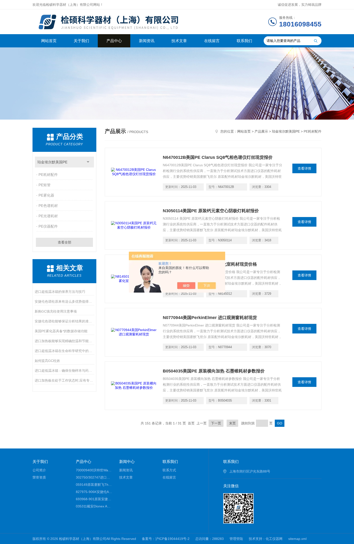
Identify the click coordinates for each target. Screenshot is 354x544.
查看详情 (304, 168)
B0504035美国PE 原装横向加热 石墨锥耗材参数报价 (214, 371)
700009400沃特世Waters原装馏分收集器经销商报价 (94, 470)
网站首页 (49, 41)
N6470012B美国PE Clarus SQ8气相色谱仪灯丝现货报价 (218, 157)
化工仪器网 (274, 539)
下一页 (216, 423)
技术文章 (179, 41)
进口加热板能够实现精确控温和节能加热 (64, 341)
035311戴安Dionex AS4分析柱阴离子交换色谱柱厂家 (94, 506)
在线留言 (212, 41)
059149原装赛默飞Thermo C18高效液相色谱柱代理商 (94, 484)
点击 (88, 162)
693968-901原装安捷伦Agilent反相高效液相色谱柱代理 (94, 499)
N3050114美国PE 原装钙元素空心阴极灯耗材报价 (211, 210)
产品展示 (261, 131)
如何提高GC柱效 (47, 361)
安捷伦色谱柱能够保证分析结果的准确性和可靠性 (64, 321)
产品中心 (114, 41)
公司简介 (39, 470)
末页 (232, 423)
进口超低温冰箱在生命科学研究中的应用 (64, 351)
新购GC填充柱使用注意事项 (56, 311)
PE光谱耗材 (48, 216)
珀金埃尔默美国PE (52, 162)
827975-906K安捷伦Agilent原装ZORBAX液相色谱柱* (94, 492)
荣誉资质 (39, 477)
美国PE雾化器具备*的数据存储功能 (61, 331)
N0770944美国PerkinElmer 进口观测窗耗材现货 (210, 317)
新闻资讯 (146, 41)
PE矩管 (45, 185)
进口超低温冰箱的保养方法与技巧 (60, 292)
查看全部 (64, 242)
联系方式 (169, 470)
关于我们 (81, 41)
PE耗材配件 (48, 175)
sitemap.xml (297, 539)
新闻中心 (127, 462)
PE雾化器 (46, 195)
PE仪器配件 (48, 226)
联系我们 (244, 41)
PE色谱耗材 (48, 206)
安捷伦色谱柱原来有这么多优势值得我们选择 (64, 301)
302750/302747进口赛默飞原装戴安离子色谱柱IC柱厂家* (94, 477)
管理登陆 (236, 539)
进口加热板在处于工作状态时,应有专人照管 (64, 380)
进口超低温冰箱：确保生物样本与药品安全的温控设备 (64, 370)
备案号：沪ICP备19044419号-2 (166, 539)
